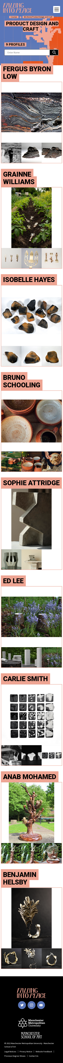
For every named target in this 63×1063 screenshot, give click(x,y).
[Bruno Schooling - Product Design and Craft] (31, 431)
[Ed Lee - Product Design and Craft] (31, 627)
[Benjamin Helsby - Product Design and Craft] (31, 928)
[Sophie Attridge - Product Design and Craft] (31, 529)
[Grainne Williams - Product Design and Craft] (31, 228)
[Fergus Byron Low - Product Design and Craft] (31, 122)
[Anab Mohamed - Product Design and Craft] (31, 823)
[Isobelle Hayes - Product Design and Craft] (31, 326)
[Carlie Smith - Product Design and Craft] (31, 725)
